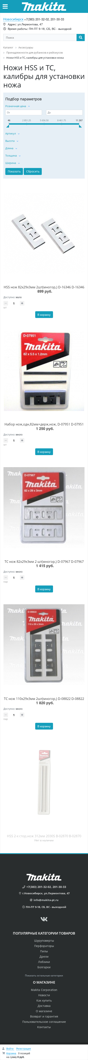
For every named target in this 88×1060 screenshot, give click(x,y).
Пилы (44, 951)
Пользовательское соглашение (44, 1022)
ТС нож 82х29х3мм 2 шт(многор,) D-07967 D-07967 (44, 561)
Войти (10, 1048)
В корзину (44, 314)
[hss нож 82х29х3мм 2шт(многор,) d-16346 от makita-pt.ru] (44, 233)
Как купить (44, 1000)
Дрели (44, 956)
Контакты (44, 1027)
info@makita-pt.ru (46, 900)
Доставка (44, 1006)
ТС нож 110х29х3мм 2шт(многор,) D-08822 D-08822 (44, 698)
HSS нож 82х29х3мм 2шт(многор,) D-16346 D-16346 (44, 287)
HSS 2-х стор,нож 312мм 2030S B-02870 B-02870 (44, 836)
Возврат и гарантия (44, 1016)
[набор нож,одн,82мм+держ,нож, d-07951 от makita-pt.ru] (44, 370)
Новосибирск (13, 19)
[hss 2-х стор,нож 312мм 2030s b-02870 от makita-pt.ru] (44, 782)
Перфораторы (44, 946)
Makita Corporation (44, 990)
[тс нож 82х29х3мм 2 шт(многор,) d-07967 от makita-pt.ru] (44, 507)
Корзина (11, 1053)
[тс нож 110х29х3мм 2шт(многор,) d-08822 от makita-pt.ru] (44, 645)
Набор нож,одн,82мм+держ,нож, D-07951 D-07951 (44, 424)
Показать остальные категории (44, 975)
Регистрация (23, 1048)
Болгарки (44, 967)
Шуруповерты (44, 940)
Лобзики (44, 962)
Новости (44, 995)
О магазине (44, 1011)
